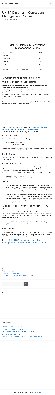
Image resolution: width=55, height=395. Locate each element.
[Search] (26, 284)
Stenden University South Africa (11, 334)
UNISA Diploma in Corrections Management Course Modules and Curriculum (24, 241)
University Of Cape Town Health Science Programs (18, 275)
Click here (5, 157)
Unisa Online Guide (10, 4)
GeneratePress (37, 392)
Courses (6, 269)
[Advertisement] (27, 33)
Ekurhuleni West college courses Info (12, 329)
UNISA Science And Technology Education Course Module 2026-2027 (22, 336)
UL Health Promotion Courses (12, 273)
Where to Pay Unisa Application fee (12, 326)
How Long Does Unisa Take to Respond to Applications (18, 331)
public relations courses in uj (12, 271)
